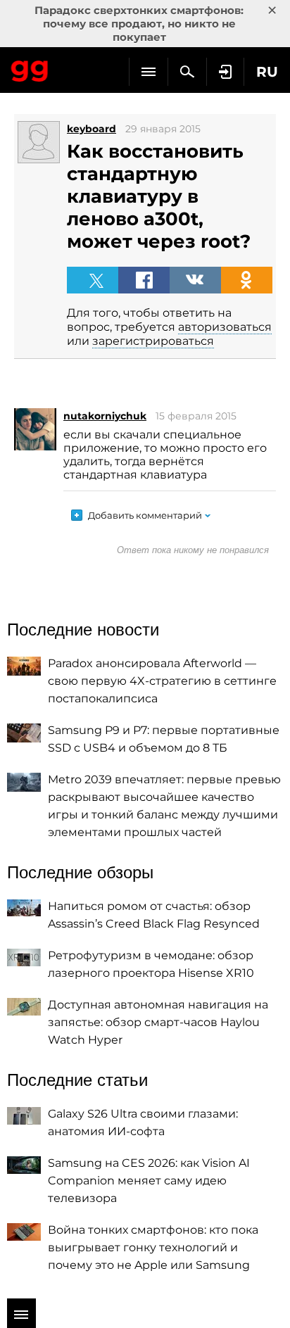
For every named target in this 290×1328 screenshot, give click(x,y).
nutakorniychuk (104, 416)
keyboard (91, 128)
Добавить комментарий (145, 515)
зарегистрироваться (153, 341)
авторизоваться (225, 327)
